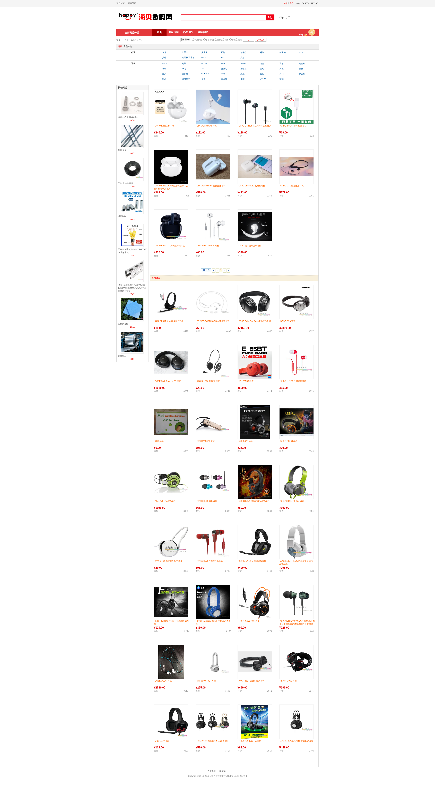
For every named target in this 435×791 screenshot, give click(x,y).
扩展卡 (185, 52)
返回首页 (120, 3)
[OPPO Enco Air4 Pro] (171, 107)
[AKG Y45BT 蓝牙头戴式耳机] (255, 661)
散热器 (243, 52)
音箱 (164, 52)
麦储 (301, 68)
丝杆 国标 (122, 150)
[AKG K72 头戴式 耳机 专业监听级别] (297, 721)
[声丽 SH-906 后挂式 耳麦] (213, 362)
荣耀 (282, 79)
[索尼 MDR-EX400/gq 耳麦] (297, 482)
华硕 (164, 68)
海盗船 (302, 63)
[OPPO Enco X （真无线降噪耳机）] (171, 227)
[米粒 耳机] (171, 422)
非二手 (285, 18)
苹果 (223, 74)
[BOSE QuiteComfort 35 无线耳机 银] (255, 302)
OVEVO (204, 74)
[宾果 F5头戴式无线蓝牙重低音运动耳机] (213, 602)
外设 (126, 40)
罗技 (282, 68)
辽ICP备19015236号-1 (236, 776)
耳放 (282, 63)
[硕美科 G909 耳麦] (297, 661)
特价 (240, 40)
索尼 (164, 79)
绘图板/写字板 (188, 57)
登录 (292, 3)
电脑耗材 (203, 32)
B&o (223, 63)
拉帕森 (243, 68)
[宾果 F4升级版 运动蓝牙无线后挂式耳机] (171, 602)
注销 (298, 3)
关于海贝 (211, 771)
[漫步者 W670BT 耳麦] (213, 662)
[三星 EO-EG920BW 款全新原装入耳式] (213, 302)
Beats (243, 63)
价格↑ (226, 40)
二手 (292, 18)
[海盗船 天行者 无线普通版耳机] (255, 541)
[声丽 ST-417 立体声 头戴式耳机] (171, 302)
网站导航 (132, 3)
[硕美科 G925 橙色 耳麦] (255, 602)
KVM (223, 57)
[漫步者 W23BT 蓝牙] (213, 422)
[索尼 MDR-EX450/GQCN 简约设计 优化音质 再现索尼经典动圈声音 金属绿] (297, 602)
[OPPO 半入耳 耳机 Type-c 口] (297, 107)
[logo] (146, 21)
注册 (286, 3)
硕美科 (302, 74)
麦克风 (204, 52)
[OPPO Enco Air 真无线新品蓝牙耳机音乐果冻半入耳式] (171, 167)
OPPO (263, 79)
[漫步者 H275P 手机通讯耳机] (213, 542)
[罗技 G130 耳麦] (171, 722)
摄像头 (283, 52)
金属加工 (122, 356)
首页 (159, 32)
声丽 (282, 74)
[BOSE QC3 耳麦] (297, 302)
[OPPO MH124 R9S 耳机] (213, 226)
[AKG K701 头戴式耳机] (171, 482)
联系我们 (223, 771)
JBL (203, 68)
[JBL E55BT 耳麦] (255, 362)
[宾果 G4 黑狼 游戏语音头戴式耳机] (255, 482)
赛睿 (203, 79)
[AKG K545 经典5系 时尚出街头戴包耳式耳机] (297, 542)
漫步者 (185, 74)
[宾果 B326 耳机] (255, 422)
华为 (184, 68)
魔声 (164, 74)
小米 (242, 79)
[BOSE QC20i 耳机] (171, 662)
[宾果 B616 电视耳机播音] (255, 722)
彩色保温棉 (123, 324)
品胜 (242, 74)
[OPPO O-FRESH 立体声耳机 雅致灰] (255, 107)
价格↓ (219, 40)
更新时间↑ (210, 40)
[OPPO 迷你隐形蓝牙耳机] (255, 226)
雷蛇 (262, 68)
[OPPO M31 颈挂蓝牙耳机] (297, 166)
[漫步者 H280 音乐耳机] (213, 482)
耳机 (133, 40)
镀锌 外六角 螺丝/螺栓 (128, 117)
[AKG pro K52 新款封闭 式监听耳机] (213, 721)
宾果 (184, 63)
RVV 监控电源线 (125, 183)
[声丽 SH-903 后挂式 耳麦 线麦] (171, 542)
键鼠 (262, 52)
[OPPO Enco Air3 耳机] (213, 107)
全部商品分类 (132, 32)
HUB (301, 52)
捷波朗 (224, 68)
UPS (203, 57)
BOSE (204, 63)
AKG (164, 63)
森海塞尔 (186, 79)
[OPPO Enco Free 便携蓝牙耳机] (213, 166)
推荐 (234, 40)
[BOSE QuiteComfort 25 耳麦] (171, 362)
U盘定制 (174, 32)
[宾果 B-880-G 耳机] (297, 422)
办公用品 (188, 32)
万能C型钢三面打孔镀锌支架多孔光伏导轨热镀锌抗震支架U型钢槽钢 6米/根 (132, 287)
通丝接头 (122, 216)
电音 (262, 63)
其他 (164, 57)
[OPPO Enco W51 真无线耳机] (255, 166)
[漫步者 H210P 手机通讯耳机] (297, 362)
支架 (242, 57)
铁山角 (224, 79)
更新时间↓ (198, 40)
